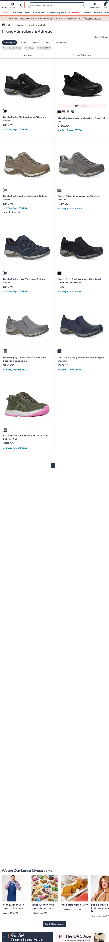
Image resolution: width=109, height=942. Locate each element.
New (27, 12)
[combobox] (54, 5)
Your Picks (16, 12)
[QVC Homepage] (3, 25)
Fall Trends (38, 12)
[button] (4, 6)
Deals (5, 12)
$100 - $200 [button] (44, 48)
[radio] (5, 111)
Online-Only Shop (56, 12)
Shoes (10, 25)
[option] (54, 18)
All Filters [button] (29, 55)
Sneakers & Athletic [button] (13, 48)
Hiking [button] (30, 48)
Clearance (74, 12)
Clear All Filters (101, 37)
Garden (87, 12)
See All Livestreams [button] (54, 924)
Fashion (98, 12)
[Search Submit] (83, 5)
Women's (21, 25)
